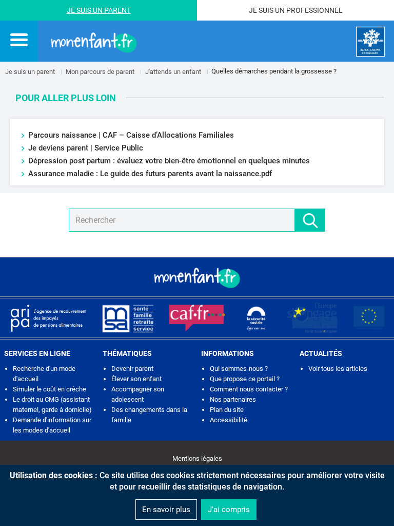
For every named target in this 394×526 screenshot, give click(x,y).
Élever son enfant (136, 379)
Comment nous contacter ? (249, 389)
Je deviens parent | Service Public (85, 148)
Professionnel (314, 10)
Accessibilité (228, 420)
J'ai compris (229, 509)
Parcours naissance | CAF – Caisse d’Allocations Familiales (131, 135)
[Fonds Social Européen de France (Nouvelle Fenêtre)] (312, 318)
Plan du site (227, 410)
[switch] (19, 39)
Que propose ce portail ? (245, 379)
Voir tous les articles (337, 368)
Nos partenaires (233, 399)
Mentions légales (197, 458)
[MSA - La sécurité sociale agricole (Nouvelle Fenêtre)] (127, 318)
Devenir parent (132, 368)
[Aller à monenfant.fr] (94, 41)
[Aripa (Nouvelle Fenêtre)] (48, 318)
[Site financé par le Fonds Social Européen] (368, 318)
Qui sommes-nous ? (239, 368)
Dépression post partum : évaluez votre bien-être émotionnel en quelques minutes (169, 160)
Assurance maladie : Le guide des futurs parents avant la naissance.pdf (151, 173)
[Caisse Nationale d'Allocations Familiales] (370, 42)
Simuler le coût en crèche (49, 389)
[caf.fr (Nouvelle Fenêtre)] (197, 318)
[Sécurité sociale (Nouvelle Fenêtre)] (256, 318)
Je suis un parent (30, 72)
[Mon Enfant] (197, 276)
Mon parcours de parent (100, 72)
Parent (117, 10)
